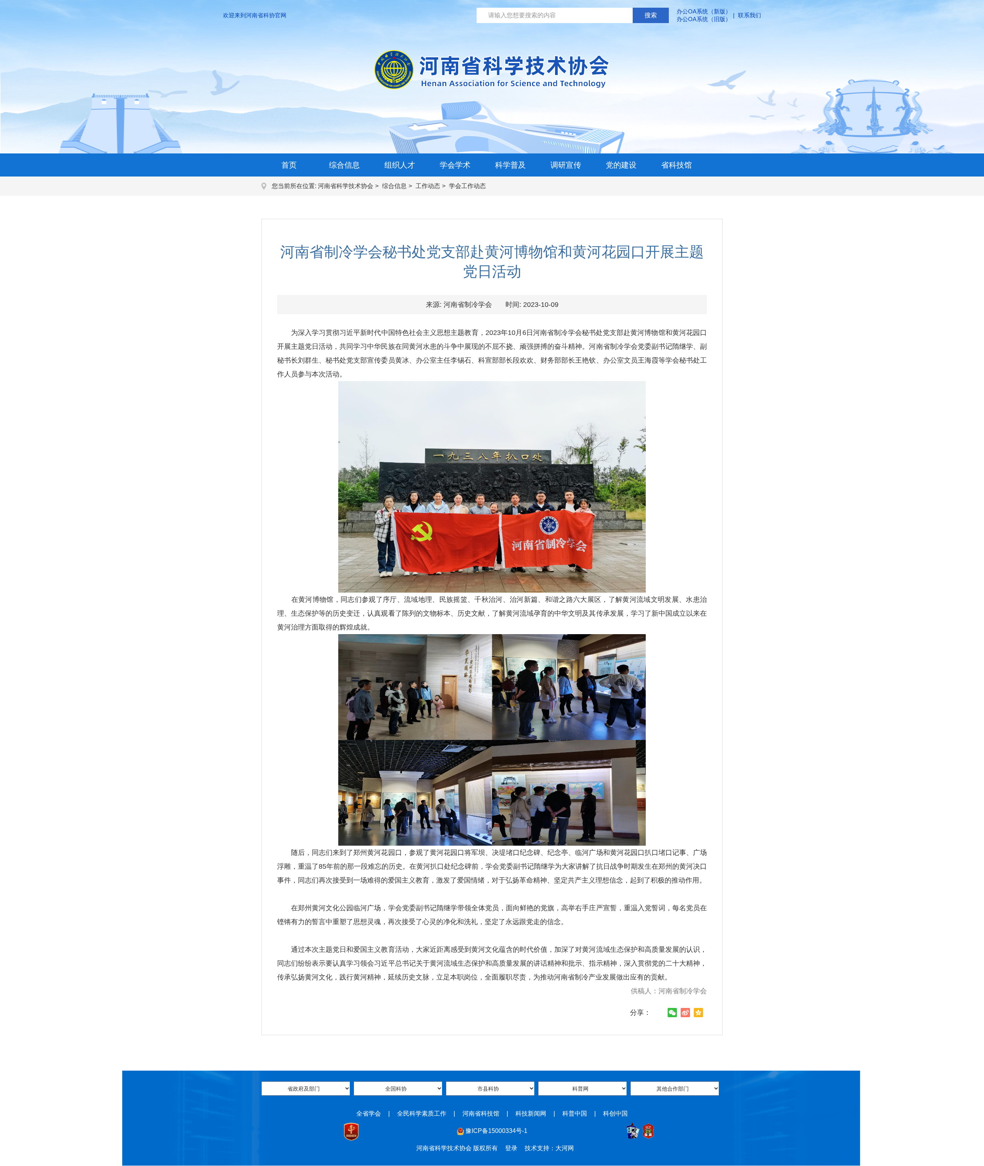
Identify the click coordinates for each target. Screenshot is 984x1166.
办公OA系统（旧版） (703, 19)
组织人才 (399, 165)
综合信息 (344, 165)
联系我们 (749, 15)
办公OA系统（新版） (703, 11)
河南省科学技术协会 (345, 186)
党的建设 (621, 165)
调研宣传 (565, 165)
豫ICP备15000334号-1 (496, 1131)
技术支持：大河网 (549, 1148)
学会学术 (455, 165)
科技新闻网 (530, 1113)
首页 (289, 165)
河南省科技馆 (480, 1113)
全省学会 (368, 1113)
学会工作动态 (467, 186)
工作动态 (428, 186)
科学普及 (510, 165)
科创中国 (615, 1113)
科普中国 (574, 1113)
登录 (511, 1148)
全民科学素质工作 (421, 1113)
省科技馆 (676, 165)
